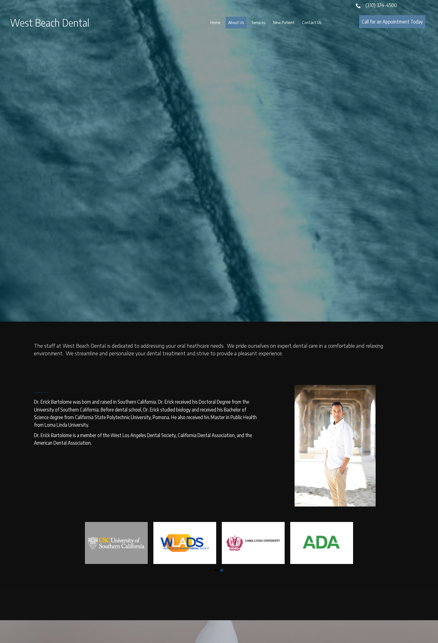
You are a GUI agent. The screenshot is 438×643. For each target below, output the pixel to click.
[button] (392, 21)
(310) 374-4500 (381, 5)
